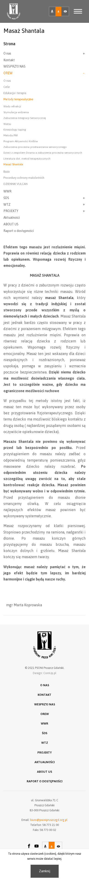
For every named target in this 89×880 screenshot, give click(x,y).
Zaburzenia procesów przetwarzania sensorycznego (35, 147)
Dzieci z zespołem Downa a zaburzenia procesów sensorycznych (42, 152)
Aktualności (11, 217)
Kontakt (9, 60)
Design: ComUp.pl (44, 673)
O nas (7, 53)
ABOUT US (10, 224)
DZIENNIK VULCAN (15, 184)
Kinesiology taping (14, 129)
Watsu (7, 124)
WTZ (6, 204)
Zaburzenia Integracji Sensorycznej (24, 118)
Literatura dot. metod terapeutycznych (26, 158)
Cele (6, 87)
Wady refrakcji (12, 106)
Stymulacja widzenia (16, 112)
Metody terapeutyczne (18, 99)
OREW (8, 73)
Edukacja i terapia (14, 93)
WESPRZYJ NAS (14, 66)
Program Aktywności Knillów (20, 141)
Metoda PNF (10, 135)
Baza (6, 171)
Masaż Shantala (13, 164)
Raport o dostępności (18, 231)
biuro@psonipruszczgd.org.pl (49, 820)
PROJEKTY (10, 211)
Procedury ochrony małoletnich (23, 177)
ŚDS (6, 198)
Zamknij (44, 871)
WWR (7, 191)
